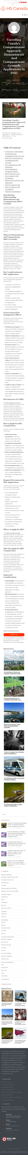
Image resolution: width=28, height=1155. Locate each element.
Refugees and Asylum (8, 1100)
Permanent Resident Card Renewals (12, 1097)
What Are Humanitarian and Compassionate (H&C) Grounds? (14, 160)
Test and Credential (6, 908)
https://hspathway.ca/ (12, 1130)
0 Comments (18, 828)
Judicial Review (5, 882)
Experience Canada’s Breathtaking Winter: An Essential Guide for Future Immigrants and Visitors (17, 824)
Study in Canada (7, 1082)
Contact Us (14, 634)
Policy (14, 136)
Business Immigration (6, 939)
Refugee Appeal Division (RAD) (9, 888)
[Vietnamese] (22, 2)
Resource (3, 905)
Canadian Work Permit (9, 1084)
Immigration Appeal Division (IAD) (9, 877)
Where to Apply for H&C (12, 185)
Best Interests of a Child (12, 174)
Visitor (2, 973)
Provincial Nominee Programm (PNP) (12, 1092)
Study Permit (4, 967)
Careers (17, 1148)
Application (16, 83)
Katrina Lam (14, 34)
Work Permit (4, 975)
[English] (20, 2)
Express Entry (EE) (7, 1094)
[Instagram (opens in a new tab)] (14, 4)
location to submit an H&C (13, 533)
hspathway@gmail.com (13, 1126)
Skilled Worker (5, 958)
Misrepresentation (5, 927)
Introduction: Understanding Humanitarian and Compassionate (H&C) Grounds (14, 154)
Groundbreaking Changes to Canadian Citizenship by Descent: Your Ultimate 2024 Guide (16, 843)
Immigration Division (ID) (7, 879)
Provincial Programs (6, 953)
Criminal (3, 922)
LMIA (2, 964)
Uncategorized (5, 979)
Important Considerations (13, 191)
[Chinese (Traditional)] (26, 2)
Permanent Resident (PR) (9, 83)
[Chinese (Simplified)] (24, 2)
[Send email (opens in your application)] (16, 4)
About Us (11, 1148)
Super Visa (4, 970)
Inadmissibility (6, 136)
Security (3, 933)
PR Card (3, 950)
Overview (3, 885)
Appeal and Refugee (6, 874)
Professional (4, 902)
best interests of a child (12, 402)
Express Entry (4, 942)
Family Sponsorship (6, 944)
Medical (3, 925)
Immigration (23, 90)
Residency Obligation (6, 956)
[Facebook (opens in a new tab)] (12, 4)
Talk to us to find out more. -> (12, 630)
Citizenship (4, 911)
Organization (4, 896)
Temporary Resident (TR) (7, 962)
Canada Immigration (23, 83)
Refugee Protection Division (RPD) (10, 891)
